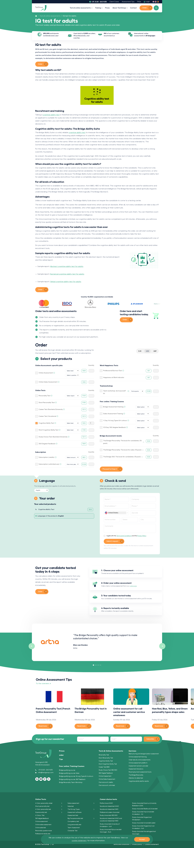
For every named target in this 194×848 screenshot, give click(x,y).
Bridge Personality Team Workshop (70, 782)
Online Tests (40, 799)
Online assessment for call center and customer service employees (129, 711)
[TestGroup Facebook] (44, 779)
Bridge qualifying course (67, 770)
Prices (107, 8)
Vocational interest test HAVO (109, 806)
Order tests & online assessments (139, 760)
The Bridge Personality (136, 775)
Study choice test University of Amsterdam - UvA (110, 825)
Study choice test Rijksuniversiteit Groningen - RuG (110, 831)
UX (53, 844)
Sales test (71, 806)
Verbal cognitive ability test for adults (65, 282)
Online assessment (41, 821)
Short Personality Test (47, 402)
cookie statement (79, 840)
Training (98, 8)
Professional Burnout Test (112, 370)
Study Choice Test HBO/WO (108, 770)
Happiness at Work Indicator (113, 377)
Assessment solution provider (138, 766)
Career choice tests (108, 799)
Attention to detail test (136, 778)
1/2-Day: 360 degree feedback (114, 427)
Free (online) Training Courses (71, 766)
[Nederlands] (153, 1)
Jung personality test (74, 824)
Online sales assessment (43, 824)
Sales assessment (73, 803)
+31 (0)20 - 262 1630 (99, 1)
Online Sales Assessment (48, 382)
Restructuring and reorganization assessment (144, 753)
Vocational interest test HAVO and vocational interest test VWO (111, 820)
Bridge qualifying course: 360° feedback (72, 779)
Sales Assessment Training (113, 414)
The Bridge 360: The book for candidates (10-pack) (122, 457)
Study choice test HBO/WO (109, 815)
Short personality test (42, 806)
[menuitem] (49, 16)
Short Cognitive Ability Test (48, 430)
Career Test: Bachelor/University (51, 409)
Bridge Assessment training (113, 407)
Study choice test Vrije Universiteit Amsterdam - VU (143, 813)
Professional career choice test (109, 812)
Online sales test (40, 827)
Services (132, 751)
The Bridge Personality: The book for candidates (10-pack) (122, 442)
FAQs (139, 1)
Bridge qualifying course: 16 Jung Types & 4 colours (76, 776)
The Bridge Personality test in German (91, 710)
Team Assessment (74, 827)
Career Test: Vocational (47, 416)
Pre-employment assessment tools (140, 772)
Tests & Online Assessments (111, 751)
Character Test (72, 830)
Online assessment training (138, 757)
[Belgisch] (158, 1)
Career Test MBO (104, 767)
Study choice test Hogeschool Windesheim (142, 818)
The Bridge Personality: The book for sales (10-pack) (122, 450)
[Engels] (156, 1)
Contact (133, 8)
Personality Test (44, 396)
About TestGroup (119, 8)
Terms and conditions (121, 844)
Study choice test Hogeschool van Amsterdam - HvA (143, 827)
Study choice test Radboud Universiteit (145, 808)
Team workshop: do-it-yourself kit (114, 392)
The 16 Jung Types (74, 809)
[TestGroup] (40, 7)
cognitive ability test (51, 115)
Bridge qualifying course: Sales (69, 773)
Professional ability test (42, 833)
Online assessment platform (138, 763)
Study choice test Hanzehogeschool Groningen (144, 833)
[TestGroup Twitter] (48, 779)
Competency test (73, 821)
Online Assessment (46, 373)
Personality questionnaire (43, 830)
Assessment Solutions (136, 769)
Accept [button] (142, 839)
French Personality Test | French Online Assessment (53, 710)
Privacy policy (137, 844)
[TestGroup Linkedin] (37, 779)
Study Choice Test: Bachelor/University (53, 437)
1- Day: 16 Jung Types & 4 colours (115, 420)
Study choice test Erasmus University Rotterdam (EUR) (144, 804)
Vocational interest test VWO (109, 809)
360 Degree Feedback (47, 444)
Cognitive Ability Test (46, 423)
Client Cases (114, 1)
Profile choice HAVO (106, 803)
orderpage (133, 586)
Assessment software (74, 812)
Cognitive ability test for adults (139, 781)
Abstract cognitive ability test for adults (66, 266)
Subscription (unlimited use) (49, 464)
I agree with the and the (126, 535)
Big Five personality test (75, 818)
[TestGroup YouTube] (41, 779)
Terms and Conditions (123, 535)
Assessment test (73, 815)
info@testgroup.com (45, 772)
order (61, 755)
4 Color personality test (43, 809)
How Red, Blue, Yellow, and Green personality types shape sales (170, 710)
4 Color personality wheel (43, 803)
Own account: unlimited (107, 785)
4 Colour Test (39, 815)
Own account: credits (106, 782)
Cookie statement (152, 844)
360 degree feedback (42, 818)
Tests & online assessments (80, 8)
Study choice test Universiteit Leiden (143, 823)
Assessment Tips (128, 1)
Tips (61, 759)
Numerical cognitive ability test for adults (67, 274)
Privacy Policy (141, 535)
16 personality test (41, 812)
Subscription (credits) (46, 457)
